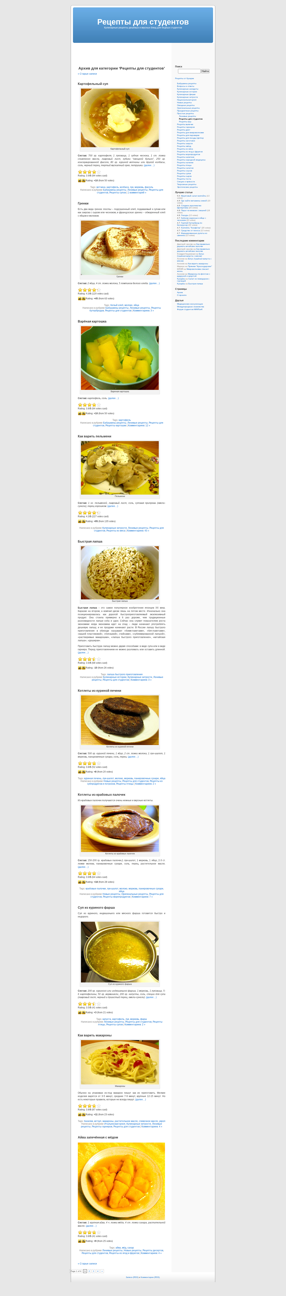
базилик (88, 1121)
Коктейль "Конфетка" (191, 228)
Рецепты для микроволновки (190, 132)
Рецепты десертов (153, 1250)
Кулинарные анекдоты (187, 89)
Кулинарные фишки (186, 94)
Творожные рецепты (186, 184)
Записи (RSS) (132, 1277)
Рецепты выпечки (185, 124)
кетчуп (97, 1121)
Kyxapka (181, 279)
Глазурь (184, 215)
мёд (124, 1247)
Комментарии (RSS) (150, 1277)
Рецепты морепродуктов (116, 896)
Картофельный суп (93, 83)
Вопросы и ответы (185, 86)
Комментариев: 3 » (143, 310)
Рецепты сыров (184, 176)
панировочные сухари (146, 778)
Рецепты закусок (185, 143)
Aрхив (180, 292)
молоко (128, 305)
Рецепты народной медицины (191, 160)
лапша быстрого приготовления (125, 674)
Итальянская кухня (114, 1123)
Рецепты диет (183, 130)
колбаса (124, 187)
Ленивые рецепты (137, 190)
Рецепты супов (117, 192)
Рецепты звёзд (184, 146)
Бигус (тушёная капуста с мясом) (190, 255)
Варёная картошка (92, 321)
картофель (113, 187)
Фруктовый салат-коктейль (193, 196)
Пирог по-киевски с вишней (193, 210)
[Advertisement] (143, 51)
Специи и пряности (186, 182)
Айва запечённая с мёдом (98, 1137)
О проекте (182, 295)
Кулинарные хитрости (114, 528)
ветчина (101, 187)
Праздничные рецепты (187, 111)
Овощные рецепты (186, 105)
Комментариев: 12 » (139, 425)
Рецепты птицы (124, 783)
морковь (139, 187)
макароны (108, 1121)
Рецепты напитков (185, 157)
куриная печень (92, 778)
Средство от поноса (190, 230)
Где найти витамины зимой (194, 201)
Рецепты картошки (115, 425)
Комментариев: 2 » (145, 783)
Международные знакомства (190, 307)
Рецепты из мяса (115, 530)
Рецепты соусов (184, 171)
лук (131, 187)
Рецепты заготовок (186, 141)
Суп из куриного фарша (96, 907)
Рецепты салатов (185, 168)
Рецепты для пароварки (188, 135)
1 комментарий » (137, 192)
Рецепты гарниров (102, 1126)
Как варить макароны (95, 1035)
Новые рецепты (112, 781)
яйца (136, 305)
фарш (143, 1019)
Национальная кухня (186, 100)
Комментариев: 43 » (138, 530)
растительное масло (126, 1121)
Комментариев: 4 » (151, 1126)
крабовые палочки (96, 888)
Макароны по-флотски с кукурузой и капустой (193, 275)
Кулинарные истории (114, 677)
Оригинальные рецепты (134, 894)
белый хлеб (116, 305)
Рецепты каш (185, 122)
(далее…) (149, 165)
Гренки (83, 203)
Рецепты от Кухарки (184, 78)
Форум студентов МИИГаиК (190, 309)
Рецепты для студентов (118, 310)
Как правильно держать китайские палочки (193, 245)
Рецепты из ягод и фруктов (124, 1253)
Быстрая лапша (90, 541)
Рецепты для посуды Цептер (190, 138)
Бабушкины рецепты (114, 190)
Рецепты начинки (185, 162)
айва (118, 1247)
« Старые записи (87, 73)
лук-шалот (108, 778)
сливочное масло (148, 1121)
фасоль (149, 187)
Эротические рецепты (187, 187)
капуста (107, 1019)
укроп (162, 1121)
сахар (130, 1247)
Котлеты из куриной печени (99, 690)
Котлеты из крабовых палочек (101, 794)
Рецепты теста (184, 179)
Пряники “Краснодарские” (200, 266)
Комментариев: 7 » (142, 896)
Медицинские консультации (190, 304)
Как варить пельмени (94, 436)
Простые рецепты (185, 113)
